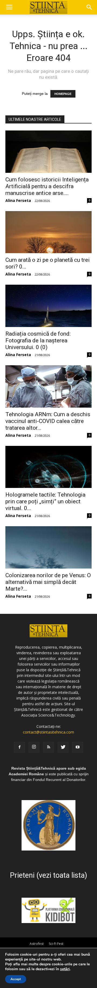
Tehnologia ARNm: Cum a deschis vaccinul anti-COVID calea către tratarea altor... (47, 421)
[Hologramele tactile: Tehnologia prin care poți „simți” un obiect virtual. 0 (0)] (48, 467)
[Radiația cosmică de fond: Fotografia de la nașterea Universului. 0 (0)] (48, 306)
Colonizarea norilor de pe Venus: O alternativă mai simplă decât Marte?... (48, 582)
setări (65, 969)
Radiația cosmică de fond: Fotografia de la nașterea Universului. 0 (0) (38, 340)
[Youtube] (77, 747)
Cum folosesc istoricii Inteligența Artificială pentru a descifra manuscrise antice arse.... (47, 186)
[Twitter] (63, 747)
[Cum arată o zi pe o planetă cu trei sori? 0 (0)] (48, 232)
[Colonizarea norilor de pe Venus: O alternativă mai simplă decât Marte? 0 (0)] (48, 547)
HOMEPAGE (62, 93)
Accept (16, 979)
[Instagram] (34, 747)
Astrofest (37, 943)
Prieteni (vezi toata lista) (48, 875)
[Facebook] (19, 747)
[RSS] (48, 747)
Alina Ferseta (18, 200)
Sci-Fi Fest (56, 943)
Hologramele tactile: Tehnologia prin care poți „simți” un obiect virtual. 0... (45, 501)
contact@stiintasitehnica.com (48, 732)
